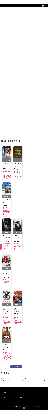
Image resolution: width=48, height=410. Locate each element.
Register (20, 394)
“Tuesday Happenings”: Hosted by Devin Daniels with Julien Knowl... (6, 241)
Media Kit (6, 397)
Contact (20, 397)
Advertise (6, 399)
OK (24, 408)
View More (16, 367)
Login (20, 392)
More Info (8, 176)
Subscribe (0, 246)
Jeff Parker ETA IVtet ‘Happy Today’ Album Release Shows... (6, 205)
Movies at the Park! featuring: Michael (6, 350)
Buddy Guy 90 (5, 314)
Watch (6, 160)
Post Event (6, 394)
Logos (20, 399)
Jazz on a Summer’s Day (6, 277)
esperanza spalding (17, 241)
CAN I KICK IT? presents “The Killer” (6, 169)
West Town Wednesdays (18, 314)
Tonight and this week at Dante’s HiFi (17, 169)
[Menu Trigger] (3, 5)
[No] (46, 407)
